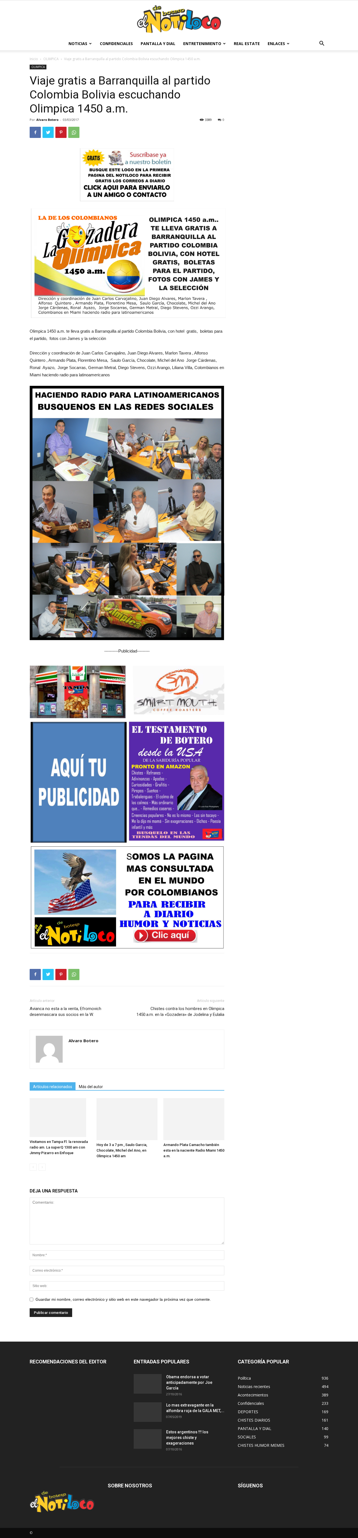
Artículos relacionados (52, 1086)
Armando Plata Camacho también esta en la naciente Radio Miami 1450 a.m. (193, 1150)
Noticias (78, 43)
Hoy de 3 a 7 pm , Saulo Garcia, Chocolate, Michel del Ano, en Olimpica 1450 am (121, 1150)
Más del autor (91, 1086)
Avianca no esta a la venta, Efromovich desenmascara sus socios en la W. (65, 1011)
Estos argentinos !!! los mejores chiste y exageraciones (187, 1437)
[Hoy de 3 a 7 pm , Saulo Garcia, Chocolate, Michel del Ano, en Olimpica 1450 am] (126, 1119)
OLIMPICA (51, 59)
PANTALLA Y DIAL (158, 43)
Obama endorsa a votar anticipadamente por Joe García (189, 1382)
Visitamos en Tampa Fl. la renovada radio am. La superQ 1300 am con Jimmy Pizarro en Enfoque (59, 1147)
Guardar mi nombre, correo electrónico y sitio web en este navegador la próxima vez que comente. (123, 1299)
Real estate (247, 43)
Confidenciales (116, 43)
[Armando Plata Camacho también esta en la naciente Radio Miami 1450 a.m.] (193, 1119)
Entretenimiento (202, 43)
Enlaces (276, 43)
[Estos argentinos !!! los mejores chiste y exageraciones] (148, 1439)
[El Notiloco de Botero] (179, 19)
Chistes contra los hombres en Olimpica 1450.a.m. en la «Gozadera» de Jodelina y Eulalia (180, 1011)
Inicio (34, 59)
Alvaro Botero (47, 120)
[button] (321, 44)
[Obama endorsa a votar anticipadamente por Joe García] (148, 1384)
